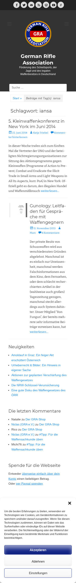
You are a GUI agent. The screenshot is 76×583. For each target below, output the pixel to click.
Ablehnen (38, 561)
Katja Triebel (40, 132)
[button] (70, 503)
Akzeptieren (38, 550)
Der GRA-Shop (36, 419)
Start (17, 98)
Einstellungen (38, 573)
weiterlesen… (50, 191)
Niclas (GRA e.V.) (22, 424)
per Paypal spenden (29, 483)
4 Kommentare (51, 232)
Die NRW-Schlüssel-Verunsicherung (35, 385)
